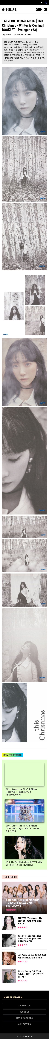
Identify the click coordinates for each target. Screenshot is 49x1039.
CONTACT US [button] (24, 1024)
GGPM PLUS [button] (24, 1006)
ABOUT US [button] (24, 1012)
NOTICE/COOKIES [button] (24, 1018)
